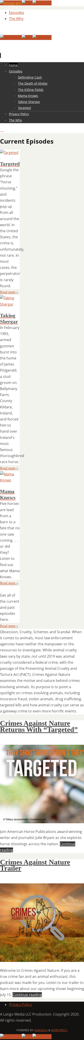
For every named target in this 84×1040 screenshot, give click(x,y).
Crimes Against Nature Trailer (35, 865)
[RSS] (27, 2)
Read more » (9, 292)
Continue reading (27, 994)
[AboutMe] (42, 2)
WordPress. (59, 1030)
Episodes (16, 12)
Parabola (41, 1030)
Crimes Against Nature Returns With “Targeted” (39, 726)
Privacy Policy (20, 1004)
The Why (16, 18)
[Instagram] (11, 2)
